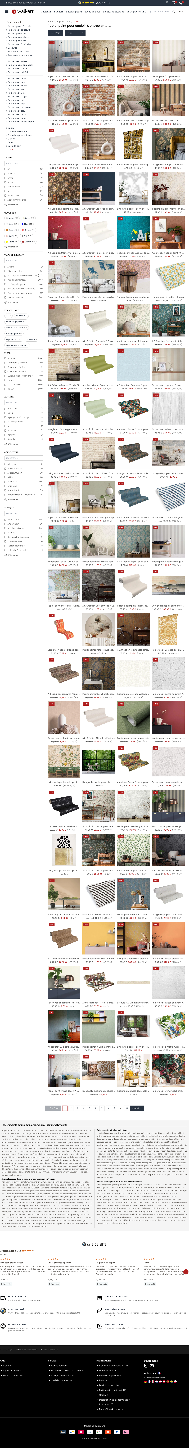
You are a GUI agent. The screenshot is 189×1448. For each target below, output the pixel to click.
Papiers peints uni (17, 33)
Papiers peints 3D (17, 40)
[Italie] (153, 1381)
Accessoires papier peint (20, 55)
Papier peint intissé (17, 61)
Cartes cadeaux (59, 1365)
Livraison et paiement (110, 1375)
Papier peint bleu (16, 110)
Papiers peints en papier (20, 65)
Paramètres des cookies (111, 1409)
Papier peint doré (17, 118)
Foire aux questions (13, 1375)
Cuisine (12, 138)
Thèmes (8, 3)
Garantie (103, 1394)
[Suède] (171, 1381)
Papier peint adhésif (18, 72)
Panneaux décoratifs (18, 51)
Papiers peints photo (18, 37)
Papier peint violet (17, 92)
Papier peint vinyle (17, 68)
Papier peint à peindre (19, 44)
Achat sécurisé (16, 1309)
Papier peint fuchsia (18, 114)
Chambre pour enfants (19, 135)
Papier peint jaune (17, 85)
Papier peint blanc (17, 78)
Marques (17, 3)
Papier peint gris (16, 82)
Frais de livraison (17, 1296)
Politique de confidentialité (27, 1350)
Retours (103, 1380)
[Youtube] (152, 1366)
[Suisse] (164, 1381)
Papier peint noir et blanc (21, 121)
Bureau (11, 142)
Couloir (11, 149)
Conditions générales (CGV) (113, 1365)
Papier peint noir (16, 100)
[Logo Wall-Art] (23, 11)
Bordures (12, 47)
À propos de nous (12, 1370)
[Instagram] (146, 1366)
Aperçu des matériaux (62, 1375)
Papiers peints (14, 22)
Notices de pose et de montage (67, 1370)
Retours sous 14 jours (116, 1296)
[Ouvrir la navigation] (6, 11)
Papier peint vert (16, 89)
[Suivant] (185, 1271)
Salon (11, 127)
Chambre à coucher (18, 131)
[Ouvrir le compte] (167, 3)
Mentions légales (7, 1350)
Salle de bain (14, 145)
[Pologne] (175, 1381)
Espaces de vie (29, 3)
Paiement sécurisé (114, 1324)
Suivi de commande (61, 1380)
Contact (7, 1365)
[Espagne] (167, 1381)
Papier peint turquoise (19, 107)
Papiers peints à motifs (19, 26)
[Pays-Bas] (156, 1381)
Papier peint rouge (17, 96)
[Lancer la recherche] (173, 11)
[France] (149, 1381)
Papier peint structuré (19, 29)
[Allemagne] (145, 1381)
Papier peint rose (16, 103)
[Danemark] (160, 1381)
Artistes (41, 3)
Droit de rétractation (49, 1350)
